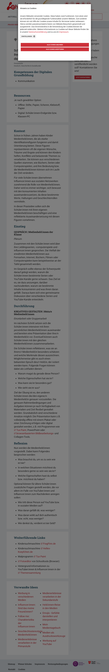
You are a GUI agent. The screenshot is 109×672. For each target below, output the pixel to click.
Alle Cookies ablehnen (55, 44)
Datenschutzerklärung (38, 32)
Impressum (63, 32)
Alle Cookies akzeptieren (55, 49)
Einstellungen (27, 36)
